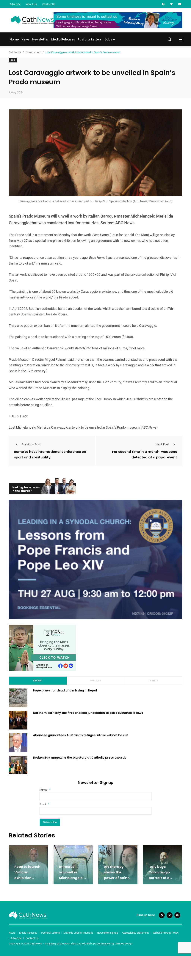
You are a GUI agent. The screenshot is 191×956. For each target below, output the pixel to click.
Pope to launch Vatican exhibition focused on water (27, 877)
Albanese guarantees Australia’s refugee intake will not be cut (80, 735)
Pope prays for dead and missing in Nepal (65, 690)
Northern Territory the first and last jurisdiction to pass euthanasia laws (88, 713)
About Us (31, 4)
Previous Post (31, 444)
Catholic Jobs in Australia (78, 932)
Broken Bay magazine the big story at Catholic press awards (79, 757)
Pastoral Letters (90, 39)
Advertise (15, 4)
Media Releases (63, 39)
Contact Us (48, 4)
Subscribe (50, 822)
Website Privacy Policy (166, 932)
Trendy (153, 680)
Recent (38, 680)
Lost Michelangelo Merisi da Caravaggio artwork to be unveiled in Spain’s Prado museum (74, 427)
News (25, 39)
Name (45, 790)
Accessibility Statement (135, 932)
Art (13, 60)
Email (44, 804)
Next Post (163, 444)
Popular (95, 680)
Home (14, 39)
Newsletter (40, 39)
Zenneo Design (123, 943)
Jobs (108, 39)
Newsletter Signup (107, 932)
